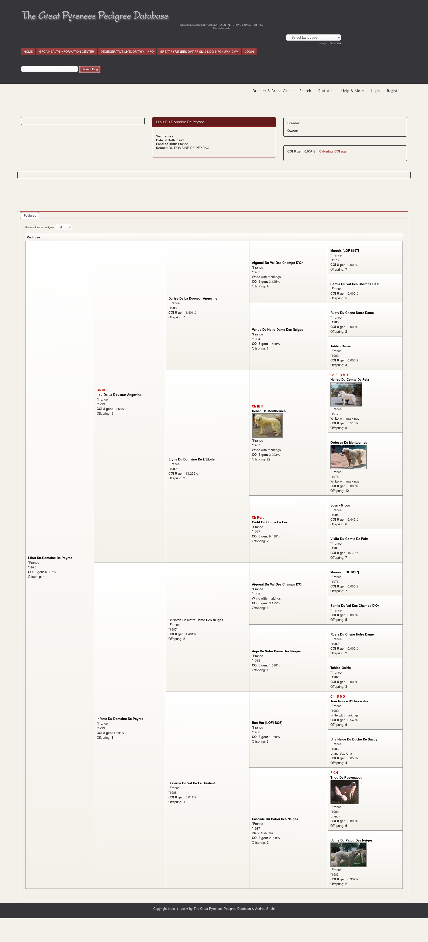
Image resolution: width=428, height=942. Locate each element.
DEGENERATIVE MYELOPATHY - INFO (127, 51)
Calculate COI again (334, 151)
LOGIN (249, 51)
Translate (334, 43)
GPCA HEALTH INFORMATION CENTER (66, 51)
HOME (28, 51)
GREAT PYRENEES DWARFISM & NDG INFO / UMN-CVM (199, 51)
